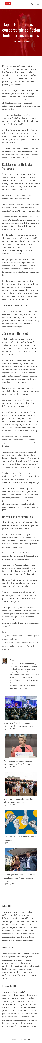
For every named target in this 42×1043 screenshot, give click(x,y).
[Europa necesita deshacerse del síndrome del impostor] (21, 794)
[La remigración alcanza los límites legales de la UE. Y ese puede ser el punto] (21, 870)
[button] (32, 4)
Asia (7, 632)
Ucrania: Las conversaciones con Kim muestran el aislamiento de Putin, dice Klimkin (20, 646)
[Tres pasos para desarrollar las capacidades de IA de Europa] (21, 756)
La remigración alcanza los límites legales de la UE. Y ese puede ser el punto (19, 878)
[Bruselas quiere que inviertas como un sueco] (21, 832)
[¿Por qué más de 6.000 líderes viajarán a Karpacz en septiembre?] (21, 718)
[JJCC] (8, 4)
